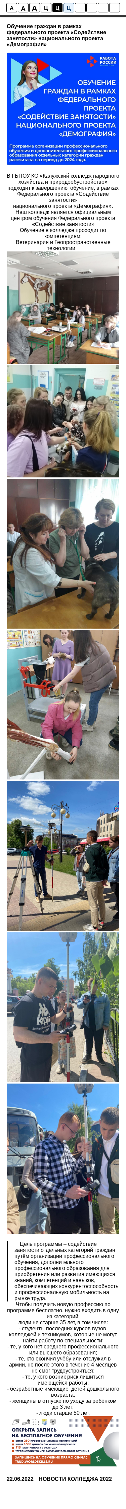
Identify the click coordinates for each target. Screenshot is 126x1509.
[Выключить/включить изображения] (80, 7)
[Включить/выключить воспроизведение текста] (91, 7)
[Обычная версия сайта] (114, 7)
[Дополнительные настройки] (103, 7)
